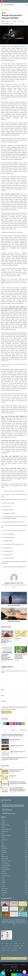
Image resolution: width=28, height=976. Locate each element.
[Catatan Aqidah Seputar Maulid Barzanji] (5, 914)
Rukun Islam (4, 873)
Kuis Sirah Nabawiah (15, 739)
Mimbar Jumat (5, 856)
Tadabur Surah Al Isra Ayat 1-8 (17, 751)
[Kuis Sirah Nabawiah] (5, 741)
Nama (2, 689)
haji (19, 943)
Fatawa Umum (5, 831)
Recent (13, 730)
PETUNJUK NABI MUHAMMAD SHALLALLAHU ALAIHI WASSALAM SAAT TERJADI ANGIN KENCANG (7, 657)
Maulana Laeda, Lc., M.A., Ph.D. (8, 21)
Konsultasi (4, 852)
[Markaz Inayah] (8, 5)
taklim (8, 950)
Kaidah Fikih (4, 848)
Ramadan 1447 (5, 867)
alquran (7, 943)
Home (3, 9)
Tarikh (3, 884)
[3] (5, 119)
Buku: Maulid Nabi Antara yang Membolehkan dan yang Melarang (18, 782)
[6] (1, 284)
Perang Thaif (18, 638)
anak (11, 943)
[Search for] (26, 5)
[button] (3, 973)
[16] (7, 452)
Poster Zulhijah (16, 945)
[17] (5, 465)
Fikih (3, 833)
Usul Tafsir (4, 890)
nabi (10, 945)
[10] (7, 360)
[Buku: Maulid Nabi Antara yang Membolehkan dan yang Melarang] (5, 783)
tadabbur (3, 950)
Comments (22, 730)
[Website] (14, 587)
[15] (16, 437)
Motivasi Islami (5, 858)
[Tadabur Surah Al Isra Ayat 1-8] (5, 753)
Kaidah (3, 846)
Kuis (3, 854)
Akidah (3, 822)
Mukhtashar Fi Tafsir (6, 860)
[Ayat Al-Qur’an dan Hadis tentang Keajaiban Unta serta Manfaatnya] (7, 633)
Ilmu (3, 841)
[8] (14, 329)
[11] (20, 390)
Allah (3, 943)
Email (2, 695)
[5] (5, 190)
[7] (23, 303)
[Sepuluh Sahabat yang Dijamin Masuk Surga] (23, 914)
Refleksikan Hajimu (6, 869)
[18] (10, 480)
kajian (7, 945)
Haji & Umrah (5, 839)
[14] (24, 435)
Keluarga (4, 850)
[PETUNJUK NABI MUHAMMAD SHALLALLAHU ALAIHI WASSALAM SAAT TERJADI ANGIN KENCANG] (7, 649)
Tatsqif (7, 9)
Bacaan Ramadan (6, 824)
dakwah (15, 943)
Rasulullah (15, 948)
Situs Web (3, 701)
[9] (9, 338)
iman (23, 943)
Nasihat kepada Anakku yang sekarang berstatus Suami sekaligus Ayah (20, 656)
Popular (4, 730)
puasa (22, 945)
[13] (19, 425)
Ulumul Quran (5, 888)
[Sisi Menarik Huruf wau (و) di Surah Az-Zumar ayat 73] (14, 914)
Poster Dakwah (5, 863)
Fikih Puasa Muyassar (6, 835)
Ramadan (3, 948)
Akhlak (3, 820)
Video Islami (4, 892)
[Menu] (1, 5)
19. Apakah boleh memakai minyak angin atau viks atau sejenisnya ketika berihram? (13, 758)
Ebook (3, 827)
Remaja (3, 871)
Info (3, 844)
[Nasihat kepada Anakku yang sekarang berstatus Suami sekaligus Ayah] (21, 649)
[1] (5, 51)
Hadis (3, 837)
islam (3, 945)
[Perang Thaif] (21, 633)
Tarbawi (3, 882)
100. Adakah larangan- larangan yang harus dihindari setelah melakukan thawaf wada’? (12, 735)
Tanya (3, 879)
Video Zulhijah (14, 950)
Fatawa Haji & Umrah (6, 829)
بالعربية (3, 894)
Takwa (3, 877)
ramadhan (9, 948)
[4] (22, 159)
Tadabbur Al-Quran (6, 875)
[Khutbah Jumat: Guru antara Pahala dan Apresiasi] (5, 771)
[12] (25, 418)
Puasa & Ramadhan (6, 865)
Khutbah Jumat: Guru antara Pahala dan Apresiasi (17, 770)
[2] (6, 98)
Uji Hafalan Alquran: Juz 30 (16, 745)
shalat (20, 948)
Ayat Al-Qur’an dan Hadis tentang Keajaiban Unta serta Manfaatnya (6, 640)
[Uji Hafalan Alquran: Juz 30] (5, 747)
